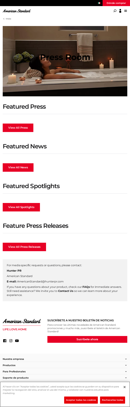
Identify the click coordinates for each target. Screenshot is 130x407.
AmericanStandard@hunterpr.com (40, 281)
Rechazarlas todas (112, 400)
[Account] (120, 11)
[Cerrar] (124, 387)
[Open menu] (125, 11)
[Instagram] (11, 341)
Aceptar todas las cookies (81, 400)
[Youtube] (17, 341)
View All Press (18, 127)
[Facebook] (5, 341)
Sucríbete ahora (87, 339)
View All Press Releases (24, 246)
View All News (18, 167)
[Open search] (115, 11)
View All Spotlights (21, 207)
